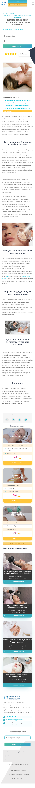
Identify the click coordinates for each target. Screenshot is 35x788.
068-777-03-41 (11, 717)
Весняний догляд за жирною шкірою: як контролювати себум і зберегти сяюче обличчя (17, 640)
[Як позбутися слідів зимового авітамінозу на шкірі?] (17, 658)
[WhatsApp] (20, 420)
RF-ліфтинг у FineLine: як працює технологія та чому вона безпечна (17, 572)
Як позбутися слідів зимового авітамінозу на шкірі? (17, 675)
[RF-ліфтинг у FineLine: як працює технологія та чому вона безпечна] (17, 554)
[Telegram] (26, 420)
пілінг (7, 276)
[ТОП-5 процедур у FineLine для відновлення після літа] (17, 588)
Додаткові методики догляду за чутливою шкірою (18, 108)
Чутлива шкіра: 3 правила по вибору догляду (18, 100)
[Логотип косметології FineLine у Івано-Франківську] (3, 1)
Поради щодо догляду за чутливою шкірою (18, 105)
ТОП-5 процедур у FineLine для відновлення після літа (17, 606)
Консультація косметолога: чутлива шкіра (18, 103)
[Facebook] (7, 420)
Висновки (8, 111)
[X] (13, 420)
